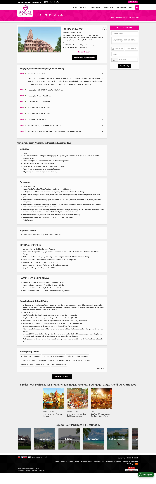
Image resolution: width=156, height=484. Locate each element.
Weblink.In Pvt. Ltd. (39, 470)
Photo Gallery (74, 461)
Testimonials (121, 7)
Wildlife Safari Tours (46, 360)
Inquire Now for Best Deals (84, 57)
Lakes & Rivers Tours (28, 360)
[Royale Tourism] (25, 10)
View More (100, 368)
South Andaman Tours (102, 439)
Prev (20, 439)
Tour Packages (95, 7)
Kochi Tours (53, 439)
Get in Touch (132, 2)
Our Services (108, 7)
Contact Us (134, 461)
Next (135, 439)
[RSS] (136, 464)
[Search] (137, 7)
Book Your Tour (61, 377)
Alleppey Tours (127, 439)
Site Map (130, 464)
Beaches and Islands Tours (30, 356)
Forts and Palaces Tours (82, 360)
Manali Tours (29, 439)
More (131, 7)
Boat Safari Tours (42, 365)
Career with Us (98, 461)
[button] (52, 2)
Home (75, 7)
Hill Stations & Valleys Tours (54, 356)
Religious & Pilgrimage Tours (77, 356)
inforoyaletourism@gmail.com (31, 2)
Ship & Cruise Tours (59, 365)
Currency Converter (122, 461)
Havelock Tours (78, 439)
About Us (83, 7)
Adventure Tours (27, 365)
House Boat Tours (63, 360)
